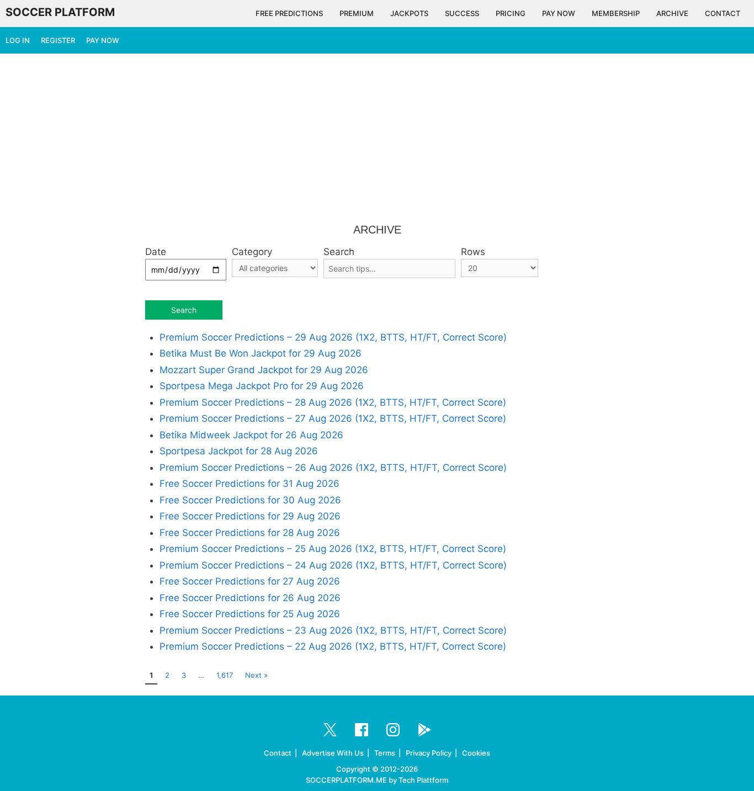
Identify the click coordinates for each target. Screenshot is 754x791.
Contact (277, 752)
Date (155, 251)
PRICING (510, 13)
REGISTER (58, 40)
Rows (473, 251)
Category (252, 251)
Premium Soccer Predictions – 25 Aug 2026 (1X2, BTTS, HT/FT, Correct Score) (333, 548)
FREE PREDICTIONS (289, 13)
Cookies (476, 752)
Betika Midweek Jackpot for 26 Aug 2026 (251, 434)
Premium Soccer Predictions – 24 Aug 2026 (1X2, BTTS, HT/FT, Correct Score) (333, 565)
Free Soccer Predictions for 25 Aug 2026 (250, 613)
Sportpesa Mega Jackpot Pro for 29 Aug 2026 (262, 385)
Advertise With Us (333, 752)
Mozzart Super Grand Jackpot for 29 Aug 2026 (264, 369)
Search (338, 251)
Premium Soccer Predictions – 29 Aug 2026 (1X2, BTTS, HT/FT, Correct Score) (333, 337)
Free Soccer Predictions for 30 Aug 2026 (250, 500)
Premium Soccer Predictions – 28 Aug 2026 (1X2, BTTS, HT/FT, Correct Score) (333, 402)
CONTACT (722, 13)
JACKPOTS (409, 13)
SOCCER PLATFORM (60, 12)
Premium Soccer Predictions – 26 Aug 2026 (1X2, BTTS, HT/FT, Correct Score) (333, 467)
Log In (18, 40)
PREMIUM (356, 13)
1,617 (224, 675)
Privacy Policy (429, 752)
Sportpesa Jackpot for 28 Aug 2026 (239, 450)
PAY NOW (558, 13)
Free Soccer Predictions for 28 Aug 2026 (250, 532)
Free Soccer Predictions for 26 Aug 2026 (250, 597)
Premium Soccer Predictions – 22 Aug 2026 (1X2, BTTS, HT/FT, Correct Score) (333, 646)
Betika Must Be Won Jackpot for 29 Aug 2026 (261, 353)
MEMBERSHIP (616, 13)
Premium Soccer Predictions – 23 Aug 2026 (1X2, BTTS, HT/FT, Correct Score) (333, 630)
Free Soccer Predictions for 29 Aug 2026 (250, 516)
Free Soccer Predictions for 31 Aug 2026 (249, 483)
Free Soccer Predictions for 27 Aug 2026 (250, 581)
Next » (256, 675)
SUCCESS (462, 13)
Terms (384, 752)
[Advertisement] (377, 139)
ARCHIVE (672, 13)
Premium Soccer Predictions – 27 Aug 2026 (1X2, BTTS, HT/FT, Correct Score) (333, 418)
